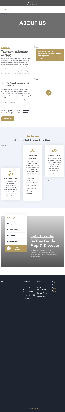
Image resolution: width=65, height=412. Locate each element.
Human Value (26, 112)
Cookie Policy (42, 296)
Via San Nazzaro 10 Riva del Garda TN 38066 (29, 290)
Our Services (8, 118)
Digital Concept (9, 112)
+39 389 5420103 (33, 4)
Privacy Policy (42, 293)
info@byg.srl (33, 2)
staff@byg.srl (27, 298)
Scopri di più (35, 260)
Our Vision (54, 156)
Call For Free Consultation (15, 248)
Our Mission (10, 179)
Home (28, 29)
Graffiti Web (35, 408)
